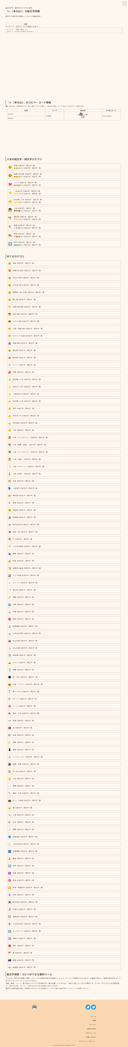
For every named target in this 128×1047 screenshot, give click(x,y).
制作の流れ (91, 1029)
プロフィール (91, 1033)
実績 (94, 1020)
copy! (82, 117)
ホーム (93, 1016)
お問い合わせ (91, 1037)
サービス (92, 1024)
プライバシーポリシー (87, 1041)
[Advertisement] (64, 68)
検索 (25, 24)
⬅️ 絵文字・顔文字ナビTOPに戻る (19, 8)
